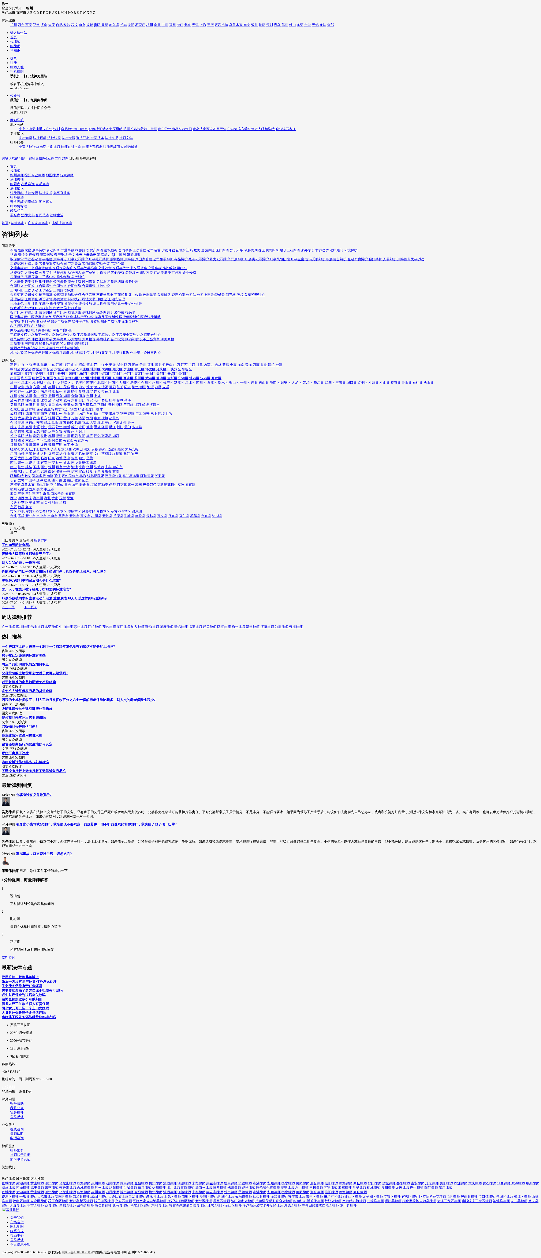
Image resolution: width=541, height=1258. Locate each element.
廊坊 (58, 409)
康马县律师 (120, 1205)
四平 (32, 480)
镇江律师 (144, 1187)
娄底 (89, 436)
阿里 (28, 502)
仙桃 (89, 427)
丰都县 (341, 382)
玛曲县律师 (469, 1196)
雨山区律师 (353, 1196)
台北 (13, 516)
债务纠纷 (132, 281)
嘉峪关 (106, 471)
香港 (263, 365)
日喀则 (46, 502)
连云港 (99, 391)
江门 (59, 387)
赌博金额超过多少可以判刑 (22, 999)
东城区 (59, 369)
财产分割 (32, 255)
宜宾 (36, 413)
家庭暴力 (104, 255)
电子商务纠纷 (41, 330)
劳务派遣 (46, 263)
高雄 (21, 516)
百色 (59, 467)
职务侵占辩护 (336, 259)
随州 (104, 427)
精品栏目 (17, 210)
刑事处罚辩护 (99, 259)
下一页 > (30, 607)
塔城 (93, 485)
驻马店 (91, 405)
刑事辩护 (39, 250)
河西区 (48, 378)
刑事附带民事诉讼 (410, 259)
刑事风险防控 (280, 259)
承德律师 (245, 1183)
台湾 (279, 365)
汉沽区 (205, 378)
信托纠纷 (89, 312)
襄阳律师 (446, 1183)
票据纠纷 (46, 312)
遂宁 (123, 413)
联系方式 (17, 1231)
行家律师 (67, 175)
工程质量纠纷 (87, 335)
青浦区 (161, 373)
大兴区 (106, 369)
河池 (74, 467)
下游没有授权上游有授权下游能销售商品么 (34, 771)
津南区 (95, 378)
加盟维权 (75, 295)
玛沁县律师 (393, 1201)
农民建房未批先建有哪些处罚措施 (27, 708)
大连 (237, 129)
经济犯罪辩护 (199, 259)
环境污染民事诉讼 (147, 352)
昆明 (104, 25)
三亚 (21, 493)
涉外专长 (307, 250)
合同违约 (46, 286)
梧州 (44, 467)
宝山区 (117, 373)
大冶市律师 (45, 1196)
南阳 (28, 405)
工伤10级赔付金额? (16, 545)
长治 (28, 458)
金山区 (150, 373)
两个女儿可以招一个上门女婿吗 (25, 1008)
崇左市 (117, 467)
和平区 (26, 378)
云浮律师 (296, 627)
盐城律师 (389, 1183)
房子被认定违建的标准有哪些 (24, 655)
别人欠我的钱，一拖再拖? (21, 562)
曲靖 (21, 453)
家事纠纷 (47, 255)
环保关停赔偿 (38, 352)
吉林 (218, 365)
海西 (21, 498)
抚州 (59, 462)
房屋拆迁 (100, 303)
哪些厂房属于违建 (15, 753)
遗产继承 (61, 255)
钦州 (51, 467)
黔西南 (72, 440)
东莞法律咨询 (62, 223)
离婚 (21, 255)
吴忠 (39, 489)
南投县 (140, 516)
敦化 (77, 480)
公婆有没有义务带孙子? (34, 795)
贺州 (89, 467)
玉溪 (28, 453)
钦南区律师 (21, 1201)
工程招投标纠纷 (22, 335)
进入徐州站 (18, 32)
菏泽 (127, 400)
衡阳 (36, 436)
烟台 (36, 400)
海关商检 (167, 339)
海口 (180, 25)
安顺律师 (274, 1183)
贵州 (142, 365)
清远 (104, 387)
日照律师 (220, 1187)
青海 (248, 365)
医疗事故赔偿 (63, 317)
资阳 (131, 413)
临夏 (89, 471)
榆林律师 (373, 1187)
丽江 (89, 453)
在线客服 (8, 1087)
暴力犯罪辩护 (220, 259)
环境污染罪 (19, 352)
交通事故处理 (123, 268)
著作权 (15, 321)
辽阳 (59, 418)
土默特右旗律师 (354, 1201)
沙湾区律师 (207, 1196)
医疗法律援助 (150, 317)
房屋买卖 (32, 277)
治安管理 (118, 299)
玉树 (62, 498)
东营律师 (51, 1187)
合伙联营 (89, 295)
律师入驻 (17, 67)
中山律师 (66, 627)
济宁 (51, 400)
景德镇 (84, 462)
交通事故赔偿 (41, 268)
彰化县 (129, 516)
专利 (25, 321)
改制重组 (150, 295)
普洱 (74, 453)
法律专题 (68, 138)
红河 (51, 453)
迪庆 (134, 453)
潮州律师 (253, 627)
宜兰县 (184, 516)
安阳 (66, 405)
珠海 (89, 387)
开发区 (216, 378)
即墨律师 (248, 1187)
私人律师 (67, 343)
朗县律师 (51, 1205)
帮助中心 (17, 1235)
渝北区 (51, 382)
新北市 (30, 516)
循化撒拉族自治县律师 (419, 1201)
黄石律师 (489, 1183)
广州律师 (9, 627)
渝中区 (15, 382)
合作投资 (118, 339)
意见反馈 (17, 1117)
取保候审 (17, 259)
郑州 (36, 25)
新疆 (225, 365)
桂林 (28, 467)
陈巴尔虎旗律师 (242, 1201)
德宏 (119, 453)
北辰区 (106, 378)
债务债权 (75, 281)
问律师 (15, 46)
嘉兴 (59, 396)
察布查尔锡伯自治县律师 (187, 1205)
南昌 (157, 25)
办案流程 (60, 299)
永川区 (157, 382)
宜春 (44, 462)
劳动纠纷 (53, 250)
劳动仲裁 (117, 263)
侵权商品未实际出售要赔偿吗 (24, 717)
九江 (36, 462)
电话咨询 (42, 184)
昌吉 (67, 485)
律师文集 (126, 138)
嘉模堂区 (103, 511)
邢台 (81, 409)
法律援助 (53, 348)
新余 (66, 462)
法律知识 (25, 138)
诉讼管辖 (46, 299)
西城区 (37, 369)
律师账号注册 (20, 1155)
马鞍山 (30, 422)
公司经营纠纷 (254, 295)
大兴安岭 (132, 449)
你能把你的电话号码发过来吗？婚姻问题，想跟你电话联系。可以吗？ (54, 571)
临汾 (44, 458)
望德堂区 (74, 511)
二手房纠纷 (48, 277)
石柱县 (418, 382)
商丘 (82, 405)
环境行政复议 (101, 352)
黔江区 (179, 382)
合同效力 (32, 286)
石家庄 (140, 25)
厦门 (21, 445)
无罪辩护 (390, 259)
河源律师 (267, 627)
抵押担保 (46, 281)
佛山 (292, 25)
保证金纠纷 (152, 335)
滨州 (97, 400)
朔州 (82, 458)
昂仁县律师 (103, 1205)
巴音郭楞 (149, 485)
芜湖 (21, 422)
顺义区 (117, 369)
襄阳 (28, 427)
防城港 (99, 467)
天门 (127, 427)
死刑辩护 (238, 259)
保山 (66, 453)
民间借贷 (89, 281)
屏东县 (173, 516)
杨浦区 (84, 373)
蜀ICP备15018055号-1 (77, 1252)
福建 (150, 365)
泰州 (66, 391)
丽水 (82, 396)
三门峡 (128, 405)
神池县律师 (501, 1201)
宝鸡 (36, 431)
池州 (123, 422)
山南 (36, 502)
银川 (254, 25)
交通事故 (67, 250)
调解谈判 (81, 343)
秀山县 (264, 382)
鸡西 (68, 449)
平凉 (66, 471)
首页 (13, 37)
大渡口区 (64, 382)
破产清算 (46, 295)
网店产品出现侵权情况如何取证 (25, 664)
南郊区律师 (190, 1196)
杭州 (149, 25)
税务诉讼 (38, 326)
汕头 (82, 387)
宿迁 (108, 391)
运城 (59, 458)
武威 (44, 471)
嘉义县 (162, 516)
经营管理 (60, 295)
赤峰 (49, 476)
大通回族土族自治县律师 (126, 1196)
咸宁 (74, 427)
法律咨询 (17, 179)
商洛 (74, 431)
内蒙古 (209, 365)
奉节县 (396, 382)
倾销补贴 (132, 339)
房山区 (128, 369)
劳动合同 (60, 263)
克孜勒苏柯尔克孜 (170, 485)
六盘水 (30, 440)
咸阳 (28, 431)
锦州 (51, 418)
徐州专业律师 (35, 175)
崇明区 (183, 373)
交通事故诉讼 (158, 268)
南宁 (246, 25)
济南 (44, 25)
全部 (330, 25)
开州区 (245, 382)
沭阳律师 (116, 1187)
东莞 (300, 25)
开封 (111, 405)
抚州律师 (234, 1187)
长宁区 (62, 373)
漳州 (51, 445)
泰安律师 (287, 1187)
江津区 (190, 382)
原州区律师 (221, 1201)
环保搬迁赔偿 (59, 352)
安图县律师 (63, 1196)
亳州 (131, 422)
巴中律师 (417, 1187)
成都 (89, 25)
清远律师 (181, 627)
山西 (176, 365)
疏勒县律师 (85, 1205)
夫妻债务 (32, 281)
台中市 (41, 516)
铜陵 (70, 422)
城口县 (352, 382)
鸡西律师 (504, 1183)
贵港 (66, 467)
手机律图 (17, 71)
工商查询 (17, 343)
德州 (112, 400)
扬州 (59, 391)
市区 (13, 507)
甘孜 (169, 413)
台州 (89, 396)
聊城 (120, 400)
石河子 (15, 485)
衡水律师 (288, 1183)
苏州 (284, 25)
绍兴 (44, 396)
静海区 (161, 378)
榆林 (21, 431)
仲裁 (100, 299)
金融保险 (208, 250)
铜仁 (55, 440)
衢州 (51, 396)
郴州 (51, 436)
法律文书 (111, 138)
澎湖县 (217, 516)
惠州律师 (81, 627)
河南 (82, 365)
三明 (59, 445)
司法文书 (89, 299)
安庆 (39, 422)
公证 (108, 299)
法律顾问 (336, 250)
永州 (66, 436)
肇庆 (97, 387)
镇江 (51, 391)
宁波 (307, 25)
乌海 (82, 476)
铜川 (82, 431)
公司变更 (17, 295)
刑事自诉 (131, 259)
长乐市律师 (243, 1196)
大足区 (297, 382)
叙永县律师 (154, 1196)
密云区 (139, 369)
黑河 (87, 449)
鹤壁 (145, 405)
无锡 (315, 25)
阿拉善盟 (147, 476)
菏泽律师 (23, 1187)
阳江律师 (224, 627)
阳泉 (51, 458)
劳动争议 (103, 263)
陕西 (127, 365)
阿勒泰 (103, 485)
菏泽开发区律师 (449, 1201)
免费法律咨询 (29, 147)
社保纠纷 (32, 263)
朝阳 (89, 418)
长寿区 (168, 382)
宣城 (85, 422)
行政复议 (46, 308)
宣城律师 (8, 1183)
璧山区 (234, 382)
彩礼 (115, 255)
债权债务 (110, 250)
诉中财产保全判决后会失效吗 (24, 995)
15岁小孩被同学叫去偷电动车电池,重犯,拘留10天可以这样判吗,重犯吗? (54, 598)
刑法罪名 (83, 138)
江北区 (26, 382)
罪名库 (15, 215)
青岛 (277, 25)
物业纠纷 (64, 277)
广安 (104, 413)
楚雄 (59, 453)
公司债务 (60, 281)
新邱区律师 (203, 1201)
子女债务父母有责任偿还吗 (22, 986)
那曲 (55, 502)
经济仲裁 (118, 312)
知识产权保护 (61, 321)
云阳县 (407, 382)
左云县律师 (519, 1201)
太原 (51, 25)
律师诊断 (17, 1133)
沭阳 (115, 391)
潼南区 (275, 382)
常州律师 (101, 1187)
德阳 (28, 413)
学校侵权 (60, 272)
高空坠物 (89, 272)
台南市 (52, 516)
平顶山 (102, 405)
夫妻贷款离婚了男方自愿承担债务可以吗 (32, 990)
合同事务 (125, 250)
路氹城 (137, 511)
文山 (97, 453)
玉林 (36, 467)
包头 (28, 476)
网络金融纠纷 (20, 330)
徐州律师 (17, 175)
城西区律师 (98, 1196)
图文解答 (45, 202)
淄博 (59, 400)
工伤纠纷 (17, 290)
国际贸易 (46, 339)
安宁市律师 (296, 1196)
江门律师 (95, 627)
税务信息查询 (49, 343)
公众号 (15, 95)
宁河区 (183, 378)
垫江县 (319, 382)
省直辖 (137, 427)
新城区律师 (225, 1196)
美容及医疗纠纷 (107, 317)
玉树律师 (316, 1187)
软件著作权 (81, 321)
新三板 (231, 295)
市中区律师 (314, 1196)
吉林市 (23, 480)
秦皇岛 (49, 409)
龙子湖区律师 (373, 1196)
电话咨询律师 (50, 147)
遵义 (21, 440)
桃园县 (96, 516)
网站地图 (17, 1226)
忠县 (254, 382)
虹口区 (106, 373)
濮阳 (119, 405)
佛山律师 (37, 627)
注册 (13, 63)
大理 (44, 453)
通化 (55, 480)
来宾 (108, 467)
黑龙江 (160, 365)
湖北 (120, 365)
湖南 (135, 365)
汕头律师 (138, 627)
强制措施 (117, 259)
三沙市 (30, 493)
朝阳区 (15, 369)
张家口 (90, 409)
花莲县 (195, 516)
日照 (82, 400)
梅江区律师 (522, 1196)
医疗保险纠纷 (129, 317)
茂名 (66, 387)
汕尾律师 (282, 627)
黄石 (51, 427)
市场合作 (17, 1222)
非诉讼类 (322, 250)
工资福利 (17, 263)
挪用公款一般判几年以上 (20, 977)
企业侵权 (189, 272)
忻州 (74, 458)
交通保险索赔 (63, 268)
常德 (28, 436)
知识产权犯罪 (111, 321)
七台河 (112, 449)
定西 (82, 471)
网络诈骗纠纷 (62, 330)
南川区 (201, 382)
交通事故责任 (20, 268)
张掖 (59, 471)
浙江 (66, 365)
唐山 (24, 409)
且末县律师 (215, 1205)
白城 (62, 480)
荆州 (44, 427)
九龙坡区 (78, 382)
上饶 (28, 462)
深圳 (269, 25)
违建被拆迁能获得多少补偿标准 (25, 762)
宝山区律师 (233, 1205)
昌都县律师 (67, 1205)
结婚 (14, 255)
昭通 (36, 453)
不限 (13, 250)
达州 (59, 413)
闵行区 (73, 373)
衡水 (99, 409)
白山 (70, 480)
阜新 (97, 418)
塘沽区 (194, 378)
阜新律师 (532, 1183)
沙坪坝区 (39, 382)
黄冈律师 (302, 1183)
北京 (187, 25)
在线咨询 (28, 184)
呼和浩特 (221, 25)
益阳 (82, 436)
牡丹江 (34, 449)
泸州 (51, 413)
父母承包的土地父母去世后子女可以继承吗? (35, 673)
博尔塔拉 (42, 485)
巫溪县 (374, 382)
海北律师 (173, 1187)
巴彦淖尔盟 (113, 476)
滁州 (77, 422)
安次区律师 (38, 1201)
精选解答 (131, 147)
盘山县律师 (17, 1205)
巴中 (153, 413)
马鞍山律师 (67, 1183)
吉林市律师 (85, 1187)
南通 (44, 391)
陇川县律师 (348, 1205)
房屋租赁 (17, 277)
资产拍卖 (179, 295)
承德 (73, 409)
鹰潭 (93, 462)
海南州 (38, 498)
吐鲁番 (84, 485)
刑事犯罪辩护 (78, 259)
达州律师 (159, 1187)
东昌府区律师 (334, 1196)
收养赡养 (90, 255)
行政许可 (32, 308)
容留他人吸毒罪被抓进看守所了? (26, 554)
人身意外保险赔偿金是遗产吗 (24, 1012)
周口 (51, 405)
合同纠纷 (75, 286)
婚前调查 (133, 255)
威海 (66, 400)
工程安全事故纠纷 (130, 335)
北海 (82, 467)
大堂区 (62, 511)
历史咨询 (40, 540)
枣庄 (104, 400)
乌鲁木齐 (236, 25)
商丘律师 (360, 1183)
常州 (36, 391)
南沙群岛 (57, 493)
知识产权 (236, 250)
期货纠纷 (75, 312)
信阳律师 (331, 1183)
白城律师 (130, 1187)
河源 (150, 387)
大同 (21, 458)
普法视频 (17, 202)
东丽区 (117, 378)
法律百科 (39, 138)
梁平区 (363, 382)
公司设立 (32, 295)
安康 (66, 431)
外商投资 (89, 339)
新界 (21, 507)
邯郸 (32, 409)
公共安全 (46, 272)
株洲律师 (460, 1183)
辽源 (39, 480)
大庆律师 (475, 1183)
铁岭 (104, 418)
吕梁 (89, 458)
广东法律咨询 (38, 223)
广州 (164, 25)
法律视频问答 (113, 147)
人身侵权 (32, 272)
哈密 (75, 485)
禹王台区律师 (58, 1201)
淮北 (100, 422)
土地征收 (32, 303)
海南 (241, 365)
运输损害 (103, 272)
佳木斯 (45, 449)
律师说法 (17, 197)
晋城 (36, 458)
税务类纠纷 (252, 250)
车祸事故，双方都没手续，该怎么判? (44, 853)
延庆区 (161, 369)
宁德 (74, 445)
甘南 (115, 471)
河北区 (84, 378)
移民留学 (17, 339)
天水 (28, 471)
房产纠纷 (96, 250)
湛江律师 (124, 627)
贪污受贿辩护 (315, 259)
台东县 (206, 516)
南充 (44, 413)
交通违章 (105, 268)
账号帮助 (17, 1103)
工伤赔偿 (139, 250)
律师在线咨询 (71, 147)
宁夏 (233, 365)
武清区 (150, 378)
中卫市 (49, 489)
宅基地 (44, 303)
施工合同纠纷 (45, 335)
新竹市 (74, 516)
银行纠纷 (17, 312)
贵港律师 (259, 1183)
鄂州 (59, 427)
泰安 (89, 400)
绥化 (120, 449)
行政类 (195, 250)
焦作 (59, 405)
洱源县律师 (292, 1205)
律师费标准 (18, 206)
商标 (32, 321)
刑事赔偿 (46, 259)
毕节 (39, 440)
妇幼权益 (146, 272)
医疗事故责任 (20, 317)
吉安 (51, 462)
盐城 (82, 391)
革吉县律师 (35, 1205)
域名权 (95, 321)
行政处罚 (60, 308)
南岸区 (91, 382)
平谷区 (187, 369)
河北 (89, 365)
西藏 (256, 365)
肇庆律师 (167, 627)
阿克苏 (122, 485)
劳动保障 (89, 263)
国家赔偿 (146, 259)
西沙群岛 (43, 493)
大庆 (24, 449)
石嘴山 (23, 489)
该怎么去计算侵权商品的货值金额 (27, 691)
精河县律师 (159, 1205)
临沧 (82, 453)
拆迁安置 (57, 303)
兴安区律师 (123, 1201)
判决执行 (75, 299)
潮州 (142, 387)
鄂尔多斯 (39, 476)
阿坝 (161, 413)
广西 (192, 365)
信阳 (74, 405)
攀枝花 (114, 413)
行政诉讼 (17, 308)
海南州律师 (203, 1187)
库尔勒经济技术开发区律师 (263, 1205)
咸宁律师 (37, 1187)
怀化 (97, 436)
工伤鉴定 (46, 290)
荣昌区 (308, 382)
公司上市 (204, 295)
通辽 (57, 476)
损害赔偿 (82, 250)
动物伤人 (75, 272)
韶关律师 (210, 627)
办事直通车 (61, 193)
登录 (13, 58)
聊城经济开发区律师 (477, 1201)
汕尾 (158, 387)
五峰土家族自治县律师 (150, 1201)
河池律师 (184, 1183)
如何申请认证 (20, 1159)
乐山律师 (302, 1187)
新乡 (44, 405)
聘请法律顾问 (70, 348)
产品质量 (161, 272)
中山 (44, 387)
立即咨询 (8, 957)
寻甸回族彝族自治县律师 (320, 1205)
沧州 (66, 409)
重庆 (210, 25)
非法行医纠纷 (84, 317)
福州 (172, 25)
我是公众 (17, 1108)
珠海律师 (152, 627)
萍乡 (74, 462)
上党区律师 (172, 1196)
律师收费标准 (92, 147)
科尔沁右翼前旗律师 (308, 1201)
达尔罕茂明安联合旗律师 (273, 1201)
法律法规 (54, 138)
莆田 (36, 445)
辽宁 (104, 365)
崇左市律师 (214, 1183)
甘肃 (199, 365)
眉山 (97, 413)
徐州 (74, 391)
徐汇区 (51, 373)
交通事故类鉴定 (86, 268)
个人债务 (17, 281)
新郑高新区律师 (81, 1201)
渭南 (44, 431)
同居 (123, 255)
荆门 (120, 427)
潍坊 (323, 25)
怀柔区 (150, 369)
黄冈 (82, 427)
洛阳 (21, 405)
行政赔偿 (74, 308)
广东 (51, 365)
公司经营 (154, 250)
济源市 (155, 405)
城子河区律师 (104, 1201)
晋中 (66, 458)
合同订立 (17, 286)
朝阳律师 (187, 1187)
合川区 (146, 382)
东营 (74, 400)
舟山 (36, 396)
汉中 (51, 431)
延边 (85, 480)
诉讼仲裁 (168, 250)
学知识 (15, 50)
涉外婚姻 (75, 339)
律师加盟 (17, 1150)
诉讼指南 (38, 348)
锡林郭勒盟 (95, 476)
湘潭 (59, 436)
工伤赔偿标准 (63, 290)
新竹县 (107, 516)
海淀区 (26, 369)
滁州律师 (51, 1183)
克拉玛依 (56, 485)
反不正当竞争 (150, 339)
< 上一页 (8, 607)
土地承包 (17, 303)
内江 (82, 413)
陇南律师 (127, 1183)
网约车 (182, 268)
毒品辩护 (181, 259)
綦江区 (212, 382)
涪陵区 (135, 382)
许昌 (36, 405)
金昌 (97, 471)
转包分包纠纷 (66, 335)
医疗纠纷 (222, 250)
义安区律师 (392, 1196)
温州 (28, 396)
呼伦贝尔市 (70, 476)
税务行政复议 (20, 326)
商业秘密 (43, 321)
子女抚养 (75, 255)
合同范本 (97, 138)
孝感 (66, 427)
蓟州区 (139, 378)
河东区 (59, 378)
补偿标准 (71, 303)
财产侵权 (175, 272)
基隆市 (63, 516)
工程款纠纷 (107, 335)
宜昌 (21, 427)
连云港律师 (67, 1187)
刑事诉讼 (60, 259)
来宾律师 (198, 1183)
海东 (28, 498)
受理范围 (17, 299)
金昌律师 (141, 1183)
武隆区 (330, 382)
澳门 (271, 365)
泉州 (28, 445)
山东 (74, 365)
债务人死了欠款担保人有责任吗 (25, 1004)
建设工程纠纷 (290, 250)
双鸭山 (78, 449)
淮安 (89, 391)
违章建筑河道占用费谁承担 (22, 735)
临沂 (28, 400)
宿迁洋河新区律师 (180, 1201)
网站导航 (17, 120)
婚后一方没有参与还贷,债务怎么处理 (29, 981)
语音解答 (31, 202)
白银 (51, 471)
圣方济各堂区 (121, 511)
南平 (66, 445)
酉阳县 (429, 382)
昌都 (62, 502)
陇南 (74, 471)
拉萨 (262, 25)
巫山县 (385, 382)
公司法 (191, 295)
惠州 (51, 387)
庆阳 (21, 471)
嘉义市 (85, 516)
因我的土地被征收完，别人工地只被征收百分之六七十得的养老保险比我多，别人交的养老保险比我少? (79, 700)
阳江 (127, 387)
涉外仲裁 (32, 339)
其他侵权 (118, 272)
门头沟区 (174, 369)
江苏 (59, 365)
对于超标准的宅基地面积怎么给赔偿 (29, 682)
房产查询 (32, 343)
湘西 (115, 436)
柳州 (21, 467)
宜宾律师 (330, 1187)
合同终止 (60, 286)
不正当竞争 (105, 295)
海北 (47, 498)
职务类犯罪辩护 (257, 259)
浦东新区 (17, 373)
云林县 (151, 516)
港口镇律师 (486, 1196)
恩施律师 (8, 1187)
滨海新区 (72, 378)
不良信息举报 (20, 1244)
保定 (39, 409)
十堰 (36, 427)
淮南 (62, 422)
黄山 (108, 422)
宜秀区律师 (410, 1196)
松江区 (128, 373)
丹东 (44, 418)
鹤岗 (102, 449)
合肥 (59, 25)
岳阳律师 (403, 1183)
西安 (28, 25)
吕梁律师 (359, 1187)
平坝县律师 (27, 1196)
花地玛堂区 (26, 511)
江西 (184, 365)
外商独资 (103, 339)
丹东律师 (432, 1183)
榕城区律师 (504, 1196)
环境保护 (351, 250)
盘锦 (36, 418)
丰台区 (48, 369)
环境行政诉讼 (123, 352)
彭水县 (223, 382)
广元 (138, 413)
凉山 (74, 413)
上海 (202, 25)
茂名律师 (109, 627)
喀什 (131, 485)
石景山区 (83, 369)
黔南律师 (231, 1183)
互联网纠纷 (270, 250)
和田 (138, 485)
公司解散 (164, 295)
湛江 (74, 387)
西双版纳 (108, 453)
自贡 (89, 413)
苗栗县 (118, 516)
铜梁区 (286, 382)
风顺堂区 (89, 511)
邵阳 (74, 436)
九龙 (28, 507)
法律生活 (56, 215)
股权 (240, 295)
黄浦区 (30, 373)
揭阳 (112, 387)
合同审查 (89, 286)
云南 (169, 365)
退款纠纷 (103, 286)
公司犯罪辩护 (163, 259)
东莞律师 (52, 627)
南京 (82, 25)
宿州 (115, 422)
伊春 (94, 449)
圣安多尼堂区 (46, 511)
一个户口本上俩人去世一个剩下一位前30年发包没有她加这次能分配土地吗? (58, 646)
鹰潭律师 (518, 1183)
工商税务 (121, 295)
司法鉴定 (32, 259)
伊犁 (112, 485)
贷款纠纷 (118, 281)
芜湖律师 (23, 1183)
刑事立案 (298, 259)
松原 (47, 480)
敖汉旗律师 (333, 1201)
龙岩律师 (402, 1187)
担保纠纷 (32, 312)
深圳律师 (23, 627)
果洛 (70, 498)
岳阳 (21, 436)
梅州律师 (239, 627)
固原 (32, 489)
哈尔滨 (114, 25)
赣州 (21, 462)
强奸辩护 (376, 259)
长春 (123, 25)
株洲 (44, 436)
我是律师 (17, 1112)
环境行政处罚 (80, 352)
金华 (74, 396)
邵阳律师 (374, 1183)
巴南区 (113, 382)
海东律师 (345, 1187)
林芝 (21, 502)
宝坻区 (172, 378)
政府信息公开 (117, 303)
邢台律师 (317, 1183)
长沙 (66, 25)
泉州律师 (388, 1187)
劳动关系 (75, 263)
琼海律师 (345, 1183)
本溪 (82, 418)
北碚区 (102, 382)
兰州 (13, 25)
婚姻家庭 (24, 250)
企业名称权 (130, 321)
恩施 (97, 427)
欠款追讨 (103, 281)
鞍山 (28, 418)
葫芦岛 (114, 418)
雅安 (146, 413)
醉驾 (173, 268)
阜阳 (55, 422)
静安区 (41, 373)
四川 (97, 365)
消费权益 (17, 272)
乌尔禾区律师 (140, 1205)
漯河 (137, 405)
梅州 (135, 387)
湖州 (66, 396)
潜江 (112, 427)
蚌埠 (47, 422)
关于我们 (17, 1217)
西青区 (128, 378)
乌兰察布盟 (131, 476)
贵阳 (97, 25)
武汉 (74, 25)
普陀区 (95, 373)
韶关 (120, 387)
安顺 (47, 440)
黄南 (55, 498)
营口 (66, 418)
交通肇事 (141, 268)
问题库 (15, 184)
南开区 (15, 378)
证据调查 (32, 299)
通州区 (95, 369)
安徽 (112, 365)
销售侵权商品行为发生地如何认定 (27, 744)
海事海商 (60, 339)
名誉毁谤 (132, 272)
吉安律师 (417, 1183)
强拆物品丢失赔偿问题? (19, 726)
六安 (93, 422)
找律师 (15, 41)
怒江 (126, 453)
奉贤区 (172, 373)
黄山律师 (37, 1183)
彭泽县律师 (81, 1196)
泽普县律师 (278, 1196)
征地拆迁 (182, 250)
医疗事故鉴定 (41, 317)
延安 (59, 431)
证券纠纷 (60, 312)
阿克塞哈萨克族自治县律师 (439, 1196)
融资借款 (218, 295)
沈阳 (131, 25)
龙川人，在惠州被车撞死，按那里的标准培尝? (36, 589)
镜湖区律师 (10, 1196)
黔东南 (83, 440)
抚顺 (74, 418)
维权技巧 (86, 303)
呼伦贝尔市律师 (268, 1187)
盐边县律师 (261, 1196)
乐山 (66, 413)
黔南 (62, 440)
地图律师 (52, 175)
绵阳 (21, 413)
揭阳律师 (196, 627)
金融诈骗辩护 (358, 259)
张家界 (106, 436)
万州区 (124, 382)
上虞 (97, 396)
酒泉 (36, 471)
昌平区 (70, 369)
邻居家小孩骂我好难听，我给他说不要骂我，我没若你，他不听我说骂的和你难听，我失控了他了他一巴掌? (96, 824)
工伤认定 (32, 290)
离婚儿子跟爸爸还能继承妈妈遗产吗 (29, 1017)
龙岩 (44, 445)
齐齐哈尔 (57, 449)
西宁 (21, 25)
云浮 (165, 387)
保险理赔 (103, 312)
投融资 (130, 312)
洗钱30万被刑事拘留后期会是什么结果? (31, 580)
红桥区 (37, 378)
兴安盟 (160, 476)
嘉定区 (139, 373)
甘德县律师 (375, 1201)
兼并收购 (135, 295)
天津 (195, 25)
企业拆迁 (135, 303)
